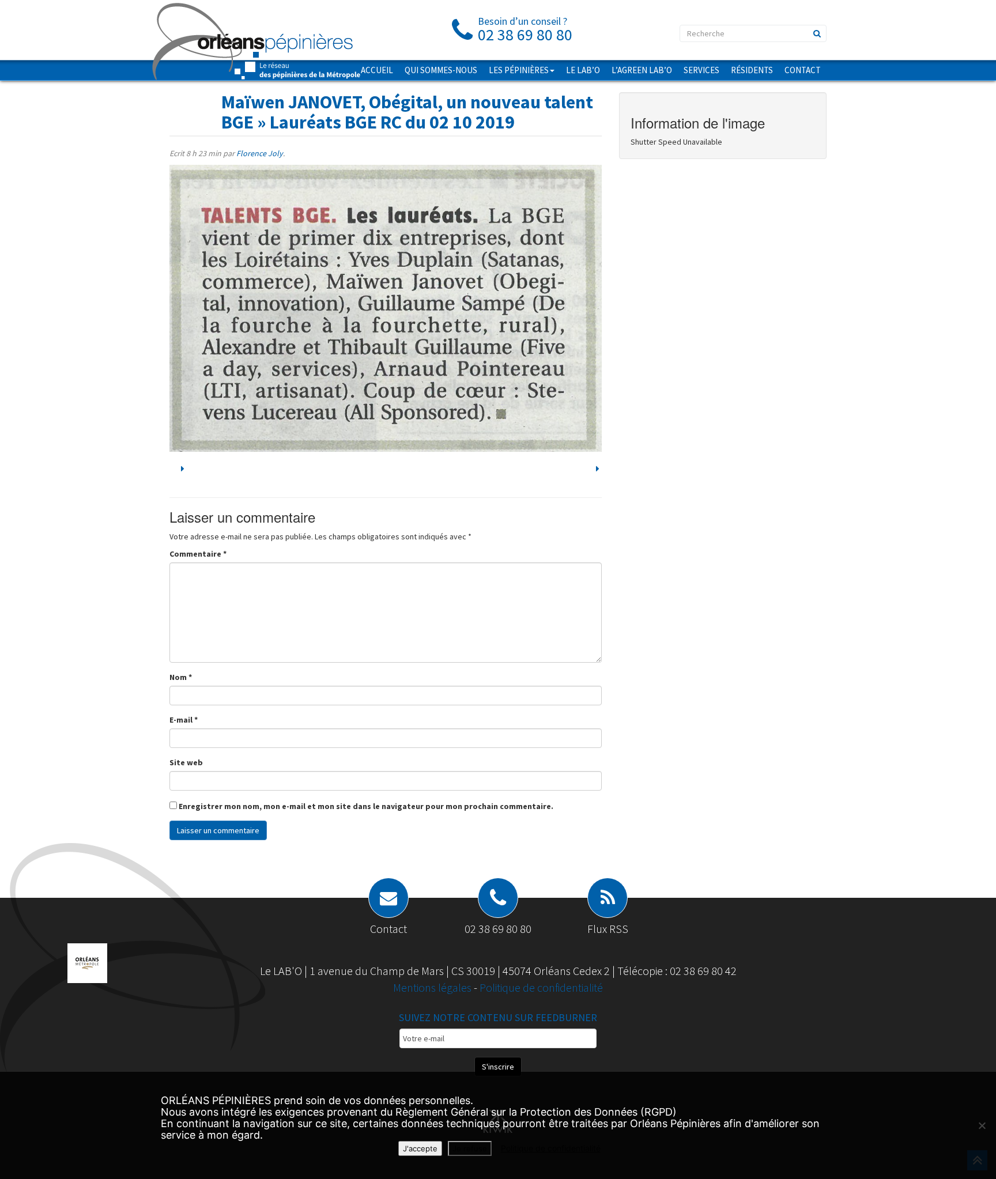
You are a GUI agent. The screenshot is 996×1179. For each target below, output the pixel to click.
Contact (802, 70)
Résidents (752, 70)
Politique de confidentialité (541, 987)
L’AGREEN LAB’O (642, 70)
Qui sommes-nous (441, 70)
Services (701, 70)
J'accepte (420, 1148)
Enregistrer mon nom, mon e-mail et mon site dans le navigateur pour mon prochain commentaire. (366, 806)
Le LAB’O (583, 70)
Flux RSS (607, 928)
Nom (180, 677)
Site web (186, 762)
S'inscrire (498, 1066)
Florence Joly (259, 153)
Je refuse (469, 1148)
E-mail (183, 720)
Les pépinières (519, 70)
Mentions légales (433, 987)
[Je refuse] (981, 1125)
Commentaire (198, 554)
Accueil (377, 70)
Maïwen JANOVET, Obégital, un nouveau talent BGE (407, 112)
